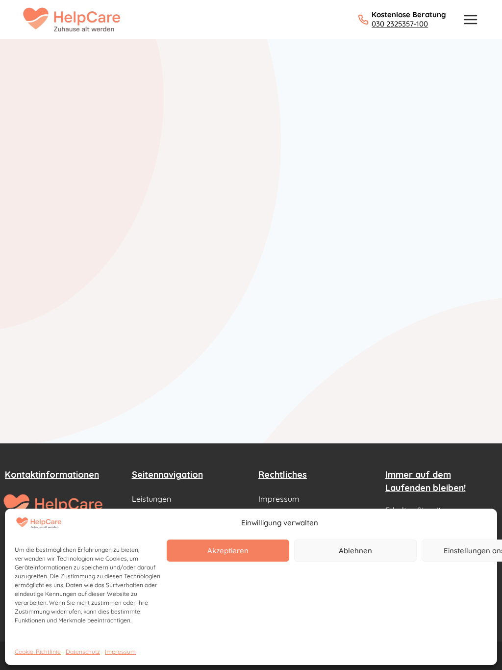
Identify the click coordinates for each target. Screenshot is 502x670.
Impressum (120, 651)
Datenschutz (83, 651)
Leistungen (151, 499)
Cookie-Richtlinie (38, 651)
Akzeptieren (228, 550)
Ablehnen (355, 550)
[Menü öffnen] (470, 19)
